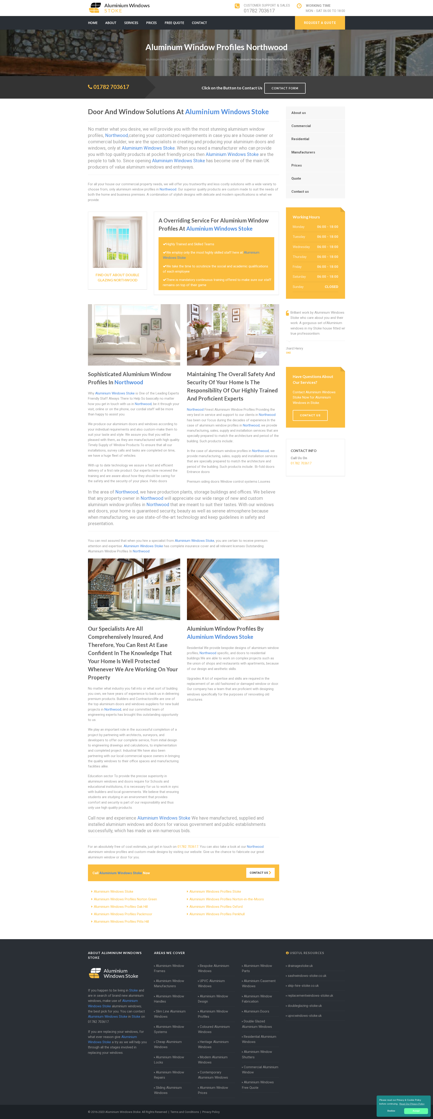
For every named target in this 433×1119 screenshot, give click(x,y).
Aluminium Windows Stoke (113, 892)
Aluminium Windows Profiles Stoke (215, 892)
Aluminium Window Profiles (213, 1014)
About (110, 23)
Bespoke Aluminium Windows (213, 968)
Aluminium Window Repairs (169, 1075)
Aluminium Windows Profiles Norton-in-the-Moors (226, 899)
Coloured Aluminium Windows (214, 1029)
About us (298, 113)
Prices (151, 23)
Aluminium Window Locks (169, 1059)
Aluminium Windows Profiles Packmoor (123, 914)
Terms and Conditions (184, 1112)
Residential (300, 139)
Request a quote (320, 23)
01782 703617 (259, 11)
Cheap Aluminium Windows (168, 1044)
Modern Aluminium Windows (213, 1059)
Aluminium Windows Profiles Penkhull (217, 914)
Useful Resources (306, 953)
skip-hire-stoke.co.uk (303, 986)
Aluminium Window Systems (169, 1029)
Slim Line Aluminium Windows (170, 1014)
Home (92, 23)
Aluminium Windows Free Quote (258, 1084)
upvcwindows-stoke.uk (305, 1016)
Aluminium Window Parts (257, 968)
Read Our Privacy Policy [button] (411, 1104)
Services (131, 23)
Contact (199, 23)
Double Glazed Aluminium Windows (257, 1024)
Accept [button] (416, 1111)
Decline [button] (391, 1111)
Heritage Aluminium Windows (213, 1044)
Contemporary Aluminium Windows (213, 1075)
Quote (296, 178)
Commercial (301, 126)
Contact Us (259, 872)
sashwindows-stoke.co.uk (307, 976)
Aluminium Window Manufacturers (169, 983)
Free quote (174, 23)
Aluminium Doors (256, 1011)
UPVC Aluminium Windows (211, 983)
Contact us (300, 192)
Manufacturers (303, 152)
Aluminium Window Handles (169, 998)
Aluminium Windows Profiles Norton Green (125, 899)
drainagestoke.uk (300, 966)
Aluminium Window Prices (213, 1090)
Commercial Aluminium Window (260, 1069)
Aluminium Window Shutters (257, 1054)
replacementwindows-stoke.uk (310, 996)
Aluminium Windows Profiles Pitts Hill (121, 922)
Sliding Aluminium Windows (168, 1090)
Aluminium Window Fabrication (257, 998)
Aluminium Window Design (213, 998)
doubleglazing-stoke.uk (305, 1006)
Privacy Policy (211, 1112)
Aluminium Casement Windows (259, 983)
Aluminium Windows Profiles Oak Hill (121, 907)
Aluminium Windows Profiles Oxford (216, 907)
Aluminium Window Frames (169, 968)
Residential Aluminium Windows (259, 1039)
